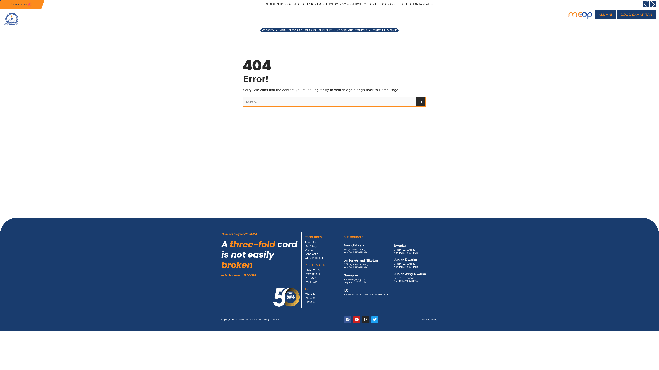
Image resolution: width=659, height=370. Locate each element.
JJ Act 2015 (312, 270)
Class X (310, 298)
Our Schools (295, 30)
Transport (361, 30)
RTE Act (310, 278)
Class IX (310, 294)
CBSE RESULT (325, 30)
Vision (283, 30)
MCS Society (268, 30)
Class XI (310, 302)
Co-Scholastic (345, 30)
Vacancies (392, 30)
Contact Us (379, 30)
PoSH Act (311, 282)
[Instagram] (365, 319)
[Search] (420, 101)
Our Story (311, 246)
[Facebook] (347, 319)
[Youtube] (356, 319)
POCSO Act (312, 274)
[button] (646, 4)
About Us (311, 242)
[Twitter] (374, 319)
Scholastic (311, 30)
